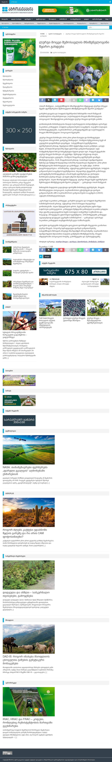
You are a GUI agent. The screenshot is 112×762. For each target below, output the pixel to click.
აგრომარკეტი (97, 19)
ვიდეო (86, 19)
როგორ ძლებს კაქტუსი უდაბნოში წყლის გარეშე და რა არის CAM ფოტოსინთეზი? (25, 533)
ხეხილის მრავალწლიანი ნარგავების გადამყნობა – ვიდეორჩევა (15, 334)
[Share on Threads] (105, 100)
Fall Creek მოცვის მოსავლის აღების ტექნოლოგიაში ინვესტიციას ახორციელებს (47, 322)
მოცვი (47, 256)
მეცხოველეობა (69, 23)
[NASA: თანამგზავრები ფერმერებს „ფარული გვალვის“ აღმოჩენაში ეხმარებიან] (29, 449)
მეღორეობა (104, 23)
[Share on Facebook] (42, 100)
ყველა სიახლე (16, 19)
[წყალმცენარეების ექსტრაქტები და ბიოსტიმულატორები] (7, 296)
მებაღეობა (5, 23)
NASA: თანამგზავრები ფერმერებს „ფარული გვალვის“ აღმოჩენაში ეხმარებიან (25, 471)
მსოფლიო (52, 19)
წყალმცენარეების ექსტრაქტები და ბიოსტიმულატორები (21, 296)
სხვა (106, 19)
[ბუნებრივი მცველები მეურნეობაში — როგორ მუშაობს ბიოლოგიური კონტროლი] (7, 249)
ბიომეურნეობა (75, 19)
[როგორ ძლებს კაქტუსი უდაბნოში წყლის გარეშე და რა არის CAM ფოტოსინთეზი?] (29, 512)
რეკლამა (5, 2)
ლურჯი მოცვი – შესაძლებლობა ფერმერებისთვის (95, 320)
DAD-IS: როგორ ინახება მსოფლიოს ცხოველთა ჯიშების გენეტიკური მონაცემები (26, 660)
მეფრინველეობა (54, 23)
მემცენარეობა (29, 23)
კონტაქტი (14, 2)
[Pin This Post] (61, 100)
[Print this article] (74, 100)
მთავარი (5, 19)
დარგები (28, 19)
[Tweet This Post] (49, 100)
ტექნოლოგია (40, 19)
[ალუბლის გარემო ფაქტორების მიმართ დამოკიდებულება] (19, 162)
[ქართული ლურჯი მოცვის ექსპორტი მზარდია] (74, 307)
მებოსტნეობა (16, 23)
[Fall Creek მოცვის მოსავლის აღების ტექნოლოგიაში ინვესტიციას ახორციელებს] (50, 307)
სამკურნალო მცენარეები (15, 556)
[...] (34, 195)
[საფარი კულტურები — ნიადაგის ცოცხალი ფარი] (7, 273)
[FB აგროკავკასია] (110, 2)
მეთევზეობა (93, 23)
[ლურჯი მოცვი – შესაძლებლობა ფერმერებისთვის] (98, 307)
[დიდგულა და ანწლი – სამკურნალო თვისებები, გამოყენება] (29, 575)
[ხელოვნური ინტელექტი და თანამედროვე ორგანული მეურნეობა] (7, 262)
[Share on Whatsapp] (80, 100)
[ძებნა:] (98, 27)
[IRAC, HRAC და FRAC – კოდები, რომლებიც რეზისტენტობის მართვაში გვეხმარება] (29, 701)
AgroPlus (63, 19)
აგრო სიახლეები (59, 52)
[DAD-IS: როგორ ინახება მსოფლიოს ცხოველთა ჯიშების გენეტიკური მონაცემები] (29, 639)
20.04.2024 (45, 52)
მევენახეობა (41, 23)
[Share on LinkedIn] (55, 100)
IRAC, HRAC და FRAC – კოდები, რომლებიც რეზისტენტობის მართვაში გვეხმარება (27, 722)
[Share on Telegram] (93, 100)
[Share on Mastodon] (86, 100)
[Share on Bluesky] (99, 100)
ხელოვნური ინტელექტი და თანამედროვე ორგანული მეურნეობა (24, 261)
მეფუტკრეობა (81, 23)
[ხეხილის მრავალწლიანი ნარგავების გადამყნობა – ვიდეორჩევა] (19, 320)
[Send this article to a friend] (67, 100)
